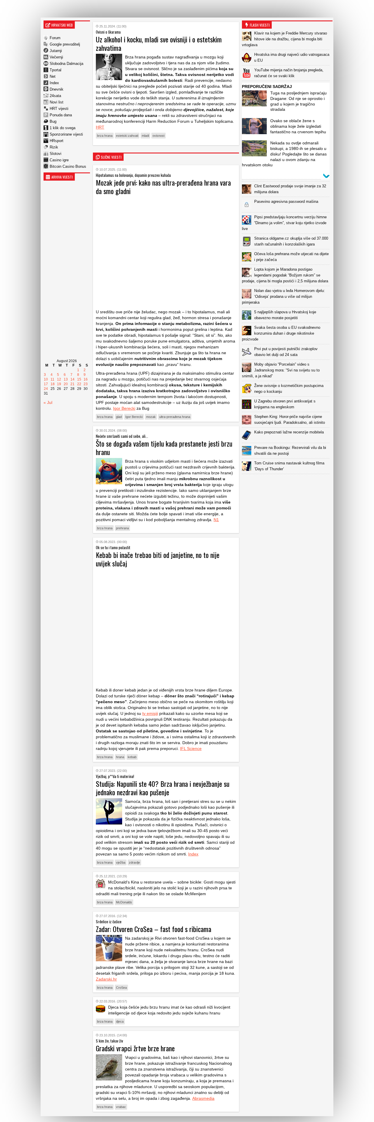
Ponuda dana (61, 115)
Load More (287, 483)
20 (66, 384)
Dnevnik (56, 89)
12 (59, 379)
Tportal (55, 70)
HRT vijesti (59, 108)
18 (53, 384)
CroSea (121, 987)
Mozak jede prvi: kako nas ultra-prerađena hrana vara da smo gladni (163, 186)
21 (72, 384)
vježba (120, 862)
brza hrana (104, 135)
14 (72, 379)
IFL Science (191, 748)
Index (54, 83)
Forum (55, 38)
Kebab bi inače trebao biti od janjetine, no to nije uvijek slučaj (157, 558)
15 (79, 379)
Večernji (56, 57)
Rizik (54, 147)
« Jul (48, 402)
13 (66, 379)
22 (79, 384)
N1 (216, 519)
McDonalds (124, 902)
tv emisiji (150, 713)
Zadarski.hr (106, 979)
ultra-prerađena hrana (174, 417)
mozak (151, 417)
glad (119, 417)
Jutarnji (56, 51)
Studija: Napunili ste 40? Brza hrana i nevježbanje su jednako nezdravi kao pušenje (162, 787)
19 (59, 384)
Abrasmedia (203, 1098)
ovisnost (159, 135)
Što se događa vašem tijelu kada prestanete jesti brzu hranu (164, 447)
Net (53, 76)
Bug (53, 121)
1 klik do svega (62, 128)
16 (86, 379)
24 (46, 389)
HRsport (56, 141)
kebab (132, 757)
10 (46, 379)
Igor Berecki (124, 408)
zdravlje (134, 862)
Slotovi (55, 153)
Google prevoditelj (65, 44)
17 (46, 384)
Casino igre (59, 160)
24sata (55, 96)
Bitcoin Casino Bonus (68, 166)
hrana (120, 757)
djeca (120, 1021)
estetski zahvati (127, 135)
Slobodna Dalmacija (66, 63)
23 (86, 384)
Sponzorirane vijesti (66, 134)
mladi (145, 135)
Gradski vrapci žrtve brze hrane (135, 1048)
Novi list (56, 102)
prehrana (122, 528)
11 (52, 379)
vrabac (121, 1107)
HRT (100, 127)
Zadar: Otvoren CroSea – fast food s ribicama (153, 929)
